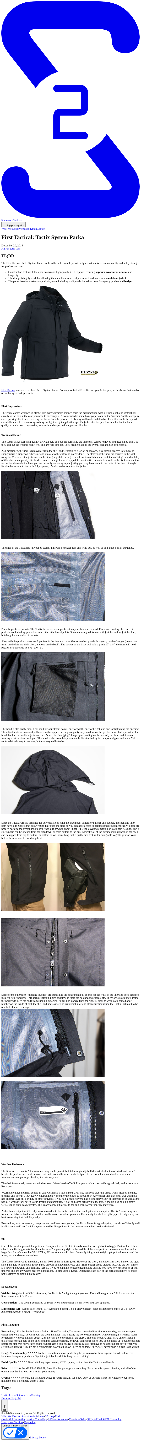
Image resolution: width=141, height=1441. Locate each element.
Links (41, 1416)
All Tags (15, 248)
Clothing (35, 1395)
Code (58, 1416)
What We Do (8, 228)
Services (20, 228)
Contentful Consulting (13, 1419)
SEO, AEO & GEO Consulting (104, 1419)
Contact (41, 228)
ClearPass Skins (77, 1419)
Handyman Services (12, 1422)
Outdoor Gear (23, 1395)
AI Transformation (58, 1419)
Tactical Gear (8, 1395)
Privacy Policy (38, 1437)
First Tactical (8, 390)
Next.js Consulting (36, 1419)
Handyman (31, 228)
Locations (22, 1416)
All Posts (6, 248)
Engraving (30, 1422)
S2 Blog (49, 1416)
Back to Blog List (11, 1398)
